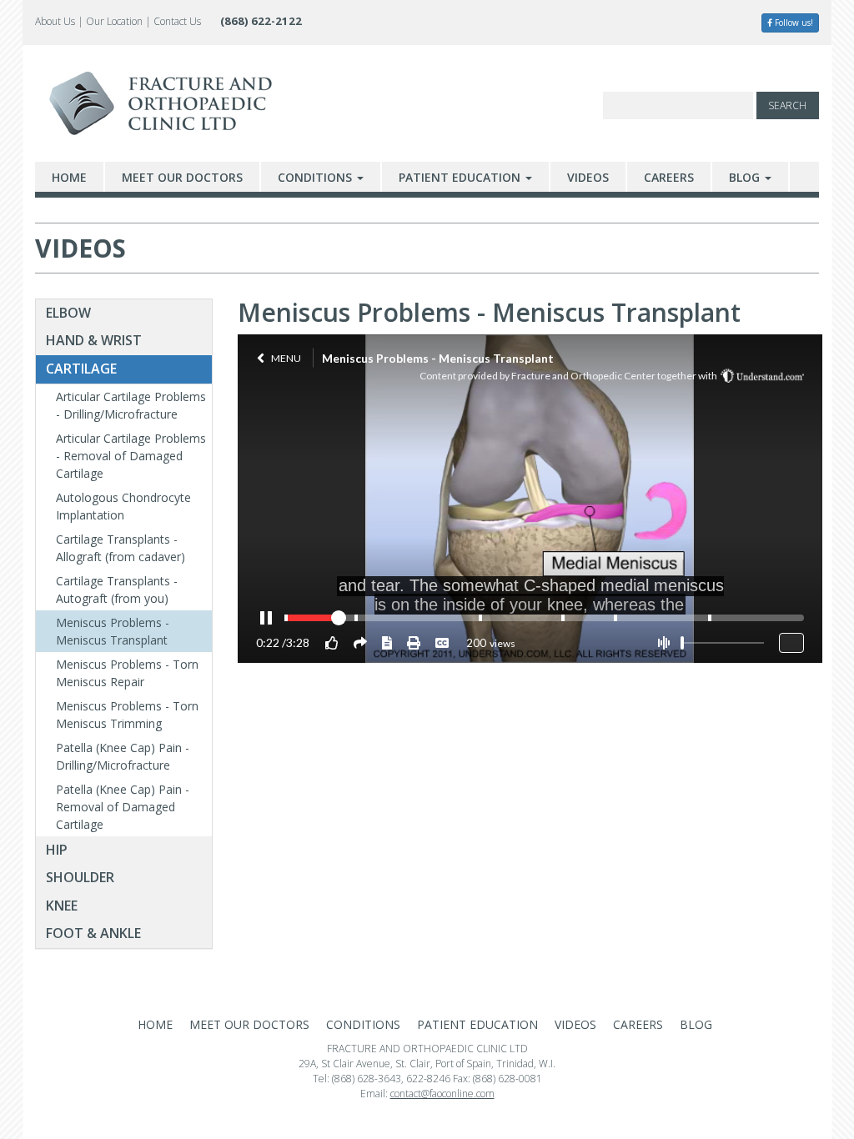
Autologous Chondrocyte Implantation (123, 506)
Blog (746, 177)
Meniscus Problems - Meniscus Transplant (112, 631)
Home (69, 177)
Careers (669, 177)
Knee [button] (62, 905)
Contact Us (177, 21)
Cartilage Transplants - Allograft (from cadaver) (120, 547)
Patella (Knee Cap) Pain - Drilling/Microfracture (122, 756)
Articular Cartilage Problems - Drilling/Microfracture (131, 405)
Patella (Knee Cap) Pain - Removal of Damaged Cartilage (122, 806)
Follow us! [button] (792, 22)
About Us (55, 21)
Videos (588, 177)
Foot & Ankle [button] (93, 933)
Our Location (114, 21)
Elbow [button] (68, 313)
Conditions (316, 177)
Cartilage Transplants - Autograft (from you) (117, 589)
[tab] (124, 313)
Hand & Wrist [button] (94, 340)
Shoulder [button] (80, 877)
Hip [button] (57, 849)
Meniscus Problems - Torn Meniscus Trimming (127, 714)
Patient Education (461, 177)
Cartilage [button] (81, 368)
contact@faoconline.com (442, 1093)
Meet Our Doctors (182, 177)
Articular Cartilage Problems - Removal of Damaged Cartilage (131, 455)
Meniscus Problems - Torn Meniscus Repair (127, 673)
